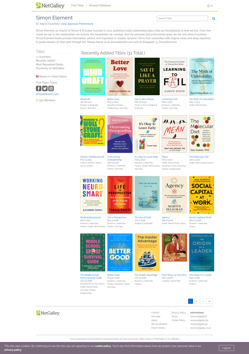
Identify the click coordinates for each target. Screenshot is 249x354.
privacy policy (13, 349)
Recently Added (45, 60)
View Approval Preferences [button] (77, 23)
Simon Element (54, 18)
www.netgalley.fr (198, 316)
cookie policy (103, 346)
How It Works (158, 328)
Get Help (155, 316)
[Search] (213, 18)
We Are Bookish (159, 324)
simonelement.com (47, 94)
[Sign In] (210, 6)
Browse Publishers (100, 5)
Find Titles (77, 5)
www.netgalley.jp (198, 324)
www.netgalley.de (199, 320)
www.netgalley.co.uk (200, 328)
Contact (155, 312)
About (154, 320)
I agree (226, 348)
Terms (175, 316)
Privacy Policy (179, 312)
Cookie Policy (178, 320)
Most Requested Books (49, 64)
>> (210, 301)
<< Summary (43, 56)
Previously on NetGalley (50, 68)
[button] (37, 24)
